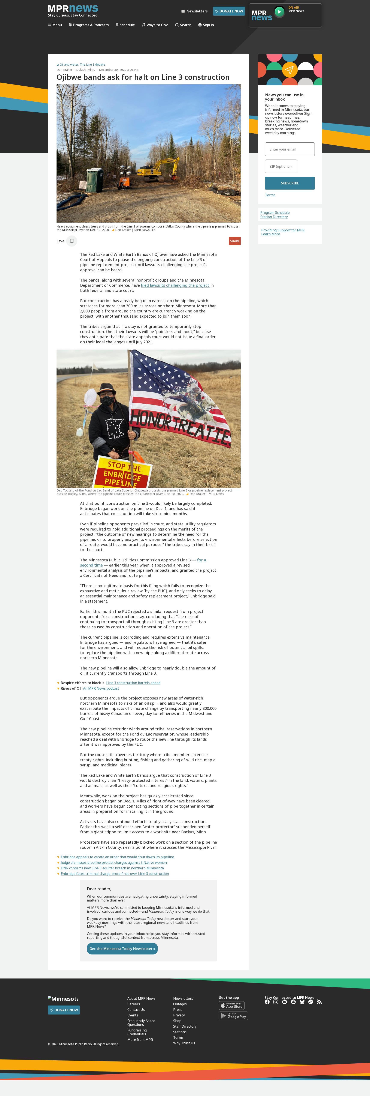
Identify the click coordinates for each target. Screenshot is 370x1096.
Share (234, 241)
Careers (133, 1004)
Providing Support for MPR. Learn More (283, 232)
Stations (179, 1032)
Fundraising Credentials (137, 1032)
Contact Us (136, 1009)
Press (177, 1009)
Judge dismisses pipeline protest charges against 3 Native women (114, 862)
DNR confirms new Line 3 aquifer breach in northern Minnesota (112, 868)
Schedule (127, 25)
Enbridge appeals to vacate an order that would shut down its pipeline (117, 857)
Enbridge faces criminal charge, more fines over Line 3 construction (115, 873)
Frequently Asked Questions (141, 1022)
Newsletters (183, 998)
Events (132, 1015)
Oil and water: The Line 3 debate (82, 64)
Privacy (179, 1015)
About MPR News (141, 998)
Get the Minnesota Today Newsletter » (122, 948)
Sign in (208, 25)
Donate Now (229, 11)
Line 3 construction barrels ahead (133, 682)
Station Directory (274, 217)
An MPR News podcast (101, 688)
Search (185, 25)
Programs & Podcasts (91, 25)
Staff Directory (185, 1026)
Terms (270, 195)
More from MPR (140, 1039)
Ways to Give (157, 25)
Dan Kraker (64, 70)
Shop (177, 1020)
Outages (180, 1004)
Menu (57, 25)
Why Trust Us (184, 1043)
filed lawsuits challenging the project (175, 285)
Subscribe (290, 183)
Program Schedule (275, 212)
